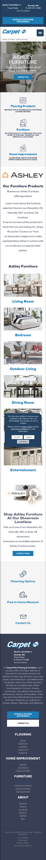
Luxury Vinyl (23, 749)
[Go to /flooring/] (23, 105)
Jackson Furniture (23, 788)
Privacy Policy (23, 843)
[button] (23, 77)
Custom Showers (23, 770)
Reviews (23, 815)
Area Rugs (23, 752)
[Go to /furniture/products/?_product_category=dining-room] (23, 390)
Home (5, 39)
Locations (23, 809)
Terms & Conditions (23, 846)
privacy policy (26, 426)
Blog (23, 818)
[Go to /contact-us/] (23, 618)
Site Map (23, 840)
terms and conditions (19, 429)
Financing (23, 812)
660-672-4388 (34, 8)
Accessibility (23, 838)
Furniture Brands (23, 791)
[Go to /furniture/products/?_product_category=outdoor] (23, 356)
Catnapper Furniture (23, 785)
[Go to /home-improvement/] (23, 153)
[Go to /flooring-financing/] (23, 576)
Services (23, 806)
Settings (23, 442)
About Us (23, 803)
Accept (17, 437)
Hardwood (23, 743)
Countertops (23, 767)
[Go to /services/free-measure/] (23, 597)
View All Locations (23, 11)
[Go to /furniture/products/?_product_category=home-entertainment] (23, 457)
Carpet (23, 740)
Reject (29, 437)
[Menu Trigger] (40, 32)
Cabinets (23, 764)
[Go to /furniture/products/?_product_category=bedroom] (23, 322)
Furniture (11, 39)
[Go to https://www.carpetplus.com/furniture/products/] (23, 129)
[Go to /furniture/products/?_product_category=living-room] (23, 288)
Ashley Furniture (23, 782)
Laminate (23, 746)
